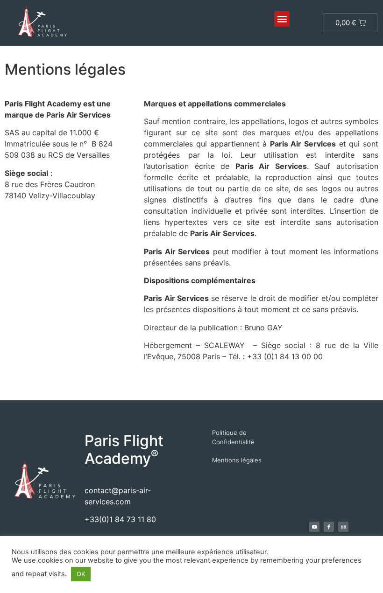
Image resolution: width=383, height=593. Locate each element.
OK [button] (81, 574)
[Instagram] (343, 527)
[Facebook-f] (329, 527)
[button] (282, 19)
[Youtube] (314, 527)
